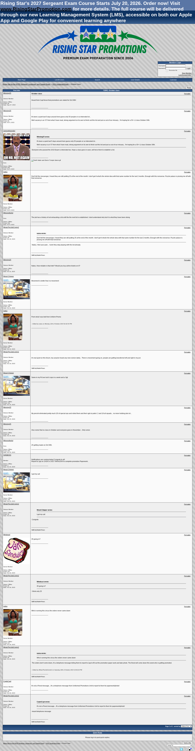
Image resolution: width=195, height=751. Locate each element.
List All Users (59, 80)
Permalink (187, 93)
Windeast (6, 535)
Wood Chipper (8, 276)
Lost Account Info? (185, 75)
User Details (135, 80)
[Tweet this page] (181, 749)
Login (189, 68)
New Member (187, 73)
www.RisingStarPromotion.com (36, 9)
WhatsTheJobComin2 (11, 227)
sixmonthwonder (9, 131)
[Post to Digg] (186, 749)
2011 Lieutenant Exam (60, 84)
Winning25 (7, 93)
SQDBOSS (7, 455)
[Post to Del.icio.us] (190, 749)
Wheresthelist (8, 213)
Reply (189, 88)
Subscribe (187, 743)
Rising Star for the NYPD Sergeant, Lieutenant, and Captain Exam (26, 84)
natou (5, 172)
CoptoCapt (7, 681)
